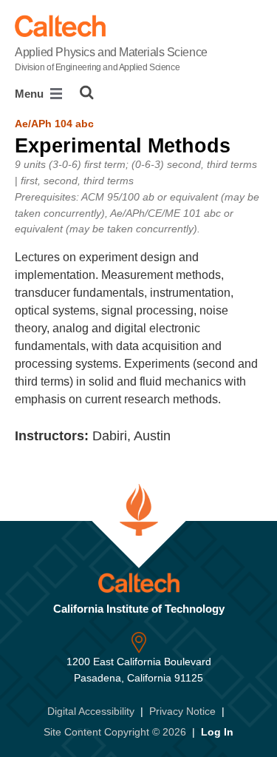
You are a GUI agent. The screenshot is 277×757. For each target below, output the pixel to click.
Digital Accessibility (90, 711)
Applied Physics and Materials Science (111, 59)
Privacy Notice (182, 711)
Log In (217, 732)
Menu (31, 93)
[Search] (87, 92)
